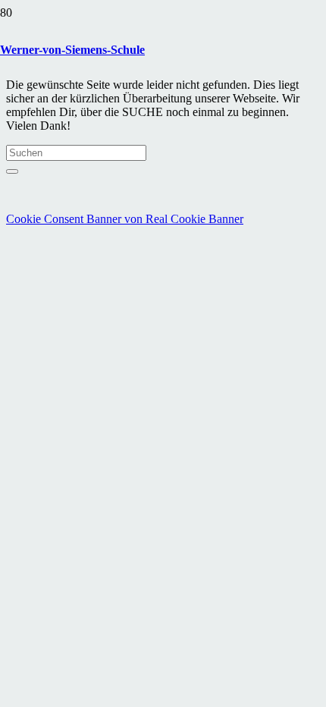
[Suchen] (12, 171)
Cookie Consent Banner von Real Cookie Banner (124, 218)
